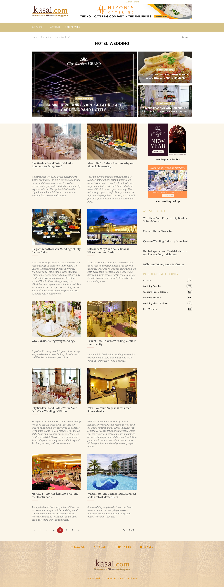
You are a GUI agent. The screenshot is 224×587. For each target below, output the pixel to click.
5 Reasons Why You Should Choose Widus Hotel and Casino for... (108, 250)
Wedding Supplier (164, 286)
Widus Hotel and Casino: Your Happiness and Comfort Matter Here (111, 495)
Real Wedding (164, 309)
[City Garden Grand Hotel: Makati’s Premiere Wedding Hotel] (56, 142)
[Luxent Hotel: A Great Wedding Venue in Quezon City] (112, 319)
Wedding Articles (164, 297)
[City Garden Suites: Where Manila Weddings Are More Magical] (165, 72)
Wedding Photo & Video (164, 303)
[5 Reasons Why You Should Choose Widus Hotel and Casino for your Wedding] (112, 227)
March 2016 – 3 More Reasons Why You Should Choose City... (110, 165)
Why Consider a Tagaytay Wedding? (53, 341)
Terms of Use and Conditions (122, 578)
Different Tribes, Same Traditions (163, 264)
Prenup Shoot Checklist (157, 231)
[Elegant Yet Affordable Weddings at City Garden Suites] (56, 227)
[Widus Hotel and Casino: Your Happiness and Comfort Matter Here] (112, 472)
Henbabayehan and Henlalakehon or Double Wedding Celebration (165, 253)
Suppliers (37, 27)
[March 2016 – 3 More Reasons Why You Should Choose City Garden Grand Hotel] (112, 142)
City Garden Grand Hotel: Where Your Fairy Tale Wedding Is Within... (54, 409)
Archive (164, 280)
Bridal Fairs (72, 27)
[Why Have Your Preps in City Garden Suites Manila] (112, 386)
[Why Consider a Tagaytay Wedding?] (56, 319)
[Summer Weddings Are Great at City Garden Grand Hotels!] (84, 86)
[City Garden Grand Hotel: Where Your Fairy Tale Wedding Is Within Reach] (56, 386)
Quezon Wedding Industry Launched (165, 241)
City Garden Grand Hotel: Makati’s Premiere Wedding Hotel (52, 165)
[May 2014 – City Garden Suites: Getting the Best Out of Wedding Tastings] (56, 472)
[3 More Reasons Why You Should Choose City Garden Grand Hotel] (165, 105)
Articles (55, 27)
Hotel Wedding (84, 98)
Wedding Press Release (164, 292)
